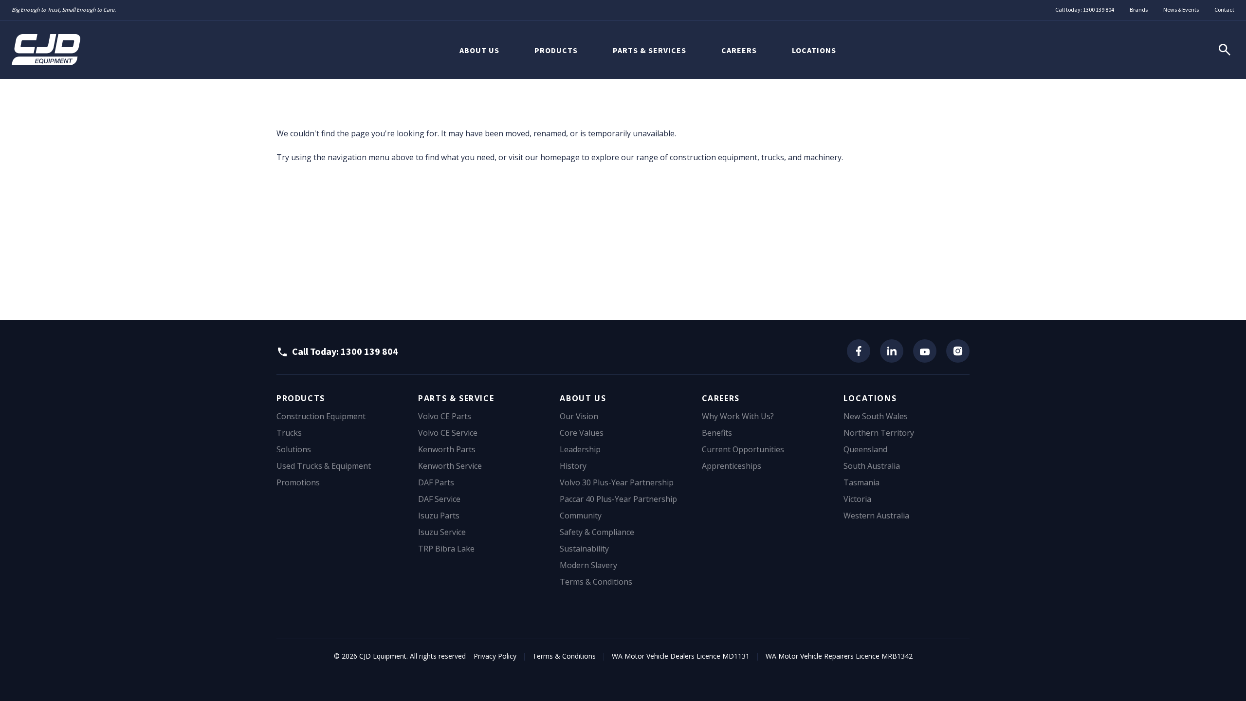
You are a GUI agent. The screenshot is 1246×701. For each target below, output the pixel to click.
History (573, 466)
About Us (479, 50)
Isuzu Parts (438, 515)
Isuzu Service (442, 532)
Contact (1224, 9)
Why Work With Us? (738, 416)
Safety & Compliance (597, 532)
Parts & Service (456, 398)
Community (581, 515)
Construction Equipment (321, 416)
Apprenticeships (731, 466)
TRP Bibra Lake (446, 548)
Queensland (865, 449)
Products (556, 50)
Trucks (289, 432)
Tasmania (861, 482)
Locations (814, 50)
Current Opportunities (743, 449)
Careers (739, 50)
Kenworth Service (450, 466)
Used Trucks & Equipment (323, 466)
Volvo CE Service (447, 432)
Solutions (293, 449)
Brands (1139, 9)
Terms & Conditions (596, 581)
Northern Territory (878, 432)
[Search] (1224, 49)
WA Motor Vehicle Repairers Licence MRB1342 (839, 656)
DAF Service (439, 499)
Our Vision (579, 416)
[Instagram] (958, 351)
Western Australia (876, 515)
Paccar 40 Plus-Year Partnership (618, 499)
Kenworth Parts (447, 449)
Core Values (582, 432)
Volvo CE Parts (444, 416)
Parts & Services (649, 50)
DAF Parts (436, 482)
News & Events (1181, 9)
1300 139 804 (1098, 9)
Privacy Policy (495, 656)
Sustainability (584, 548)
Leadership (580, 449)
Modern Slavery (588, 565)
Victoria (857, 499)
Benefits (717, 432)
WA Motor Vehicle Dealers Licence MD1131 (681, 656)
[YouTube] (924, 351)
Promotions (298, 482)
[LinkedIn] (891, 351)
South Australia (871, 466)
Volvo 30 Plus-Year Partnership (617, 482)
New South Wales (875, 416)
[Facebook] (858, 351)
